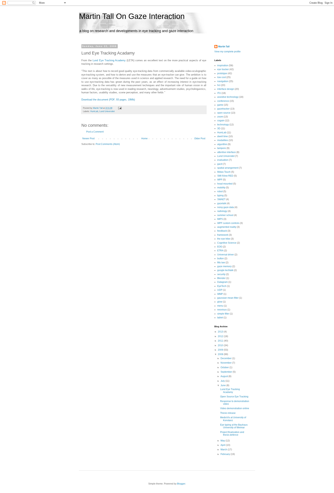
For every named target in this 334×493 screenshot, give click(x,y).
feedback (222, 231)
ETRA (220, 250)
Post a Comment (95, 131)
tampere (221, 148)
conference (223, 101)
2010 (221, 345)
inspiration (222, 65)
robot (220, 191)
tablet (220, 317)
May (223, 440)
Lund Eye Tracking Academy (109, 60)
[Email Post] (119, 108)
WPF (219, 179)
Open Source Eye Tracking (234, 396)
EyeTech (221, 286)
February (226, 454)
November (226, 362)
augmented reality (226, 227)
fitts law (221, 262)
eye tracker (223, 69)
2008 (221, 354)
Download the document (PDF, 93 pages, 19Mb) (108, 99)
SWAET (221, 199)
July (223, 381)
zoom (220, 116)
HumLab (94, 111)
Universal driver (225, 254)
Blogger (181, 483)
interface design (225, 89)
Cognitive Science (226, 242)
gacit (219, 164)
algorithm (222, 144)
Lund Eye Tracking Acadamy (230, 390)
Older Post (199, 138)
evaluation (222, 160)
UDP (219, 290)
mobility (221, 187)
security (221, 274)
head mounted (225, 183)
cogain (220, 120)
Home (144, 138)
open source (223, 112)
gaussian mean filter (228, 298)
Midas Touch (224, 172)
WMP (220, 294)
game (220, 105)
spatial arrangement (227, 168)
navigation (222, 81)
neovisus (222, 309)
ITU (219, 93)
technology (223, 124)
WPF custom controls (228, 223)
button (220, 258)
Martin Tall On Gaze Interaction (132, 16)
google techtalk (225, 270)
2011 (221, 340)
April (223, 445)
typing (220, 195)
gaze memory (224, 266)
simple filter (223, 313)
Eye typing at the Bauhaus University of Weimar (234, 426)
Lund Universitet (107, 111)
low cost (221, 77)
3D (218, 128)
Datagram (222, 282)
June (223, 385)
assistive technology (228, 97)
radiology (222, 211)
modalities (222, 140)
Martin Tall (223, 46)
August (224, 376)
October (225, 367)
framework (222, 235)
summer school (225, 215)
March (224, 449)
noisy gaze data (225, 207)
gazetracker (223, 108)
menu (220, 305)
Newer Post (88, 138)
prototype (222, 73)
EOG (219, 246)
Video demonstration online (234, 408)
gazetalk (221, 203)
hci (218, 85)
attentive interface (226, 152)
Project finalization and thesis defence (232, 433)
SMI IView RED (225, 175)
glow (219, 301)
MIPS (220, 219)
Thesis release (228, 413)
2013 (221, 331)
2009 (221, 349)
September (227, 372)
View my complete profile (227, 51)
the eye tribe (223, 238)
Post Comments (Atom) (108, 144)
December (226, 358)
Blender (221, 278)
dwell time (222, 136)
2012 (221, 336)
